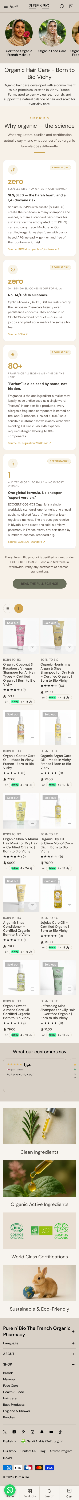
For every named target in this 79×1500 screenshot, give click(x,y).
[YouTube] (51, 1432)
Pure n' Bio (22, 1477)
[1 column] (7, 608)
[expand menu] (5, 6)
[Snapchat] (42, 1432)
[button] (71, 6)
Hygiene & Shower (16, 1411)
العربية (13, 6)
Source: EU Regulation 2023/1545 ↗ (29, 443)
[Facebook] (14, 1432)
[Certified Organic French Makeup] (19, 33)
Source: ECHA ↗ (18, 334)
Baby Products (14, 1405)
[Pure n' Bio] (39, 6)
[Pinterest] (23, 1432)
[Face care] (52, 33)
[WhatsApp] (10, 1490)
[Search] (62, 6)
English (8, 1441)
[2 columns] (18, 608)
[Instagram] (32, 1432)
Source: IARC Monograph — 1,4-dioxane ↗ (34, 249)
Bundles (9, 1417)
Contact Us (28, 1451)
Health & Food (13, 1392)
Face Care (10, 1386)
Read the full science (39, 584)
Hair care (10, 1398)
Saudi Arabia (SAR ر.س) (43, 1441)
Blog (43, 1451)
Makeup (9, 1379)
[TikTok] (60, 1432)
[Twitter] (4, 1432)
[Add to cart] (32, 647)
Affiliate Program (61, 1451)
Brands (8, 1373)
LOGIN (7, 1458)
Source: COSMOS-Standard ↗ (26, 542)
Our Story (9, 1451)
